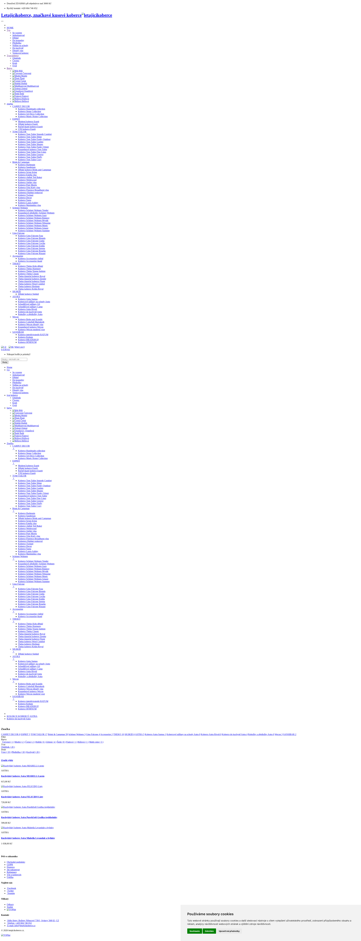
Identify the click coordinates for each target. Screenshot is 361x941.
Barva (3, 739)
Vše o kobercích (14, 875)
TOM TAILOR (39, 734)
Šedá (61, 742)
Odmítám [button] (209, 931)
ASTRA (139, 734)
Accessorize (106, 734)
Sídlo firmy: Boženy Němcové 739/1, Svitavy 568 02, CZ (33, 920)
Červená (8, 742)
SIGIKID (130, 734)
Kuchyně (33, 752)
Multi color (96, 742)
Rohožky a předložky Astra (261, 734)
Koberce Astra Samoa (155, 734)
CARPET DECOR (10, 734)
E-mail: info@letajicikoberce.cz (21, 925)
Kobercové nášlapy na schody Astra (183, 734)
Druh (3, 749)
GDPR (10, 864)
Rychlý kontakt (13, 8)
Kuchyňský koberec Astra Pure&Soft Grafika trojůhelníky (29, 817)
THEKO (118, 734)
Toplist (10, 907)
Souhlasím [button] (195, 931)
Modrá (20, 742)
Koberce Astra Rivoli (211, 734)
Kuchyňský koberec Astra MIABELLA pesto (22, 776)
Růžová (83, 742)
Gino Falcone (93, 734)
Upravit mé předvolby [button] (229, 931)
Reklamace (12, 872)
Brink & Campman (58, 734)
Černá (30, 742)
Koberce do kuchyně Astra (19, 719)
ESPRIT (25, 734)
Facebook (11, 888)
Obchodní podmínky (16, 862)
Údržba (10, 877)
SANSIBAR (289, 734)
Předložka (19, 752)
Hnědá (40, 742)
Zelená (51, 742)
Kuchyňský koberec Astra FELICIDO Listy (22, 797)
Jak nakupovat (13, 869)
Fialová (71, 742)
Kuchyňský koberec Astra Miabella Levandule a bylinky (28, 838)
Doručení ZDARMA (16, 3)
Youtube (11, 893)
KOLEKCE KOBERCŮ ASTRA (22, 716)
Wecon (279, 734)
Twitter (10, 891)
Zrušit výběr (7, 760)
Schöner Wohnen (76, 734)
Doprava (11, 867)
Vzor (6, 752)
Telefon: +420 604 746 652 (19, 923)
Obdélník (8, 747)
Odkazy (10, 904)
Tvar (3, 744)
